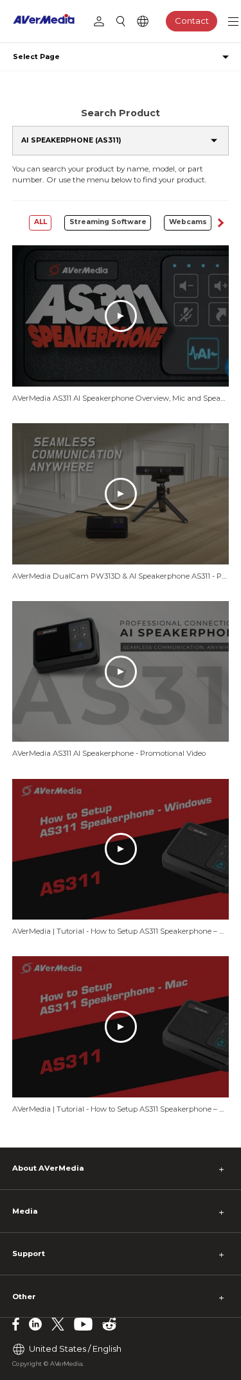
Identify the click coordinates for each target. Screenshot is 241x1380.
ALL (40, 222)
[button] (220, 223)
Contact (192, 20)
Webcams (188, 222)
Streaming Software (108, 222)
